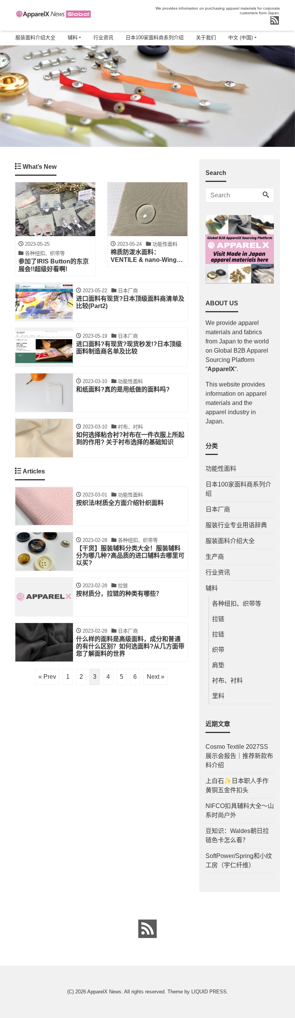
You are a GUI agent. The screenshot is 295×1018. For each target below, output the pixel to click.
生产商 (215, 556)
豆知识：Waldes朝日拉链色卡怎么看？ (237, 835)
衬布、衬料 (227, 680)
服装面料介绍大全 (35, 37)
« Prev (47, 676)
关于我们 (206, 37)
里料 (218, 696)
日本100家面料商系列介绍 (155, 37)
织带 (218, 649)
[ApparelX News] (53, 13)
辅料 (73, 37)
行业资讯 (103, 37)
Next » (155, 676)
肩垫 (218, 665)
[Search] (265, 195)
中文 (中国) (240, 37)
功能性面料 (221, 468)
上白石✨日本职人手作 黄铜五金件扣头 (237, 785)
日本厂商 (218, 509)
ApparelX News (104, 992)
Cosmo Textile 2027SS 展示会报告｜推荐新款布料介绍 (239, 755)
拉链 (218, 619)
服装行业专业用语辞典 (236, 525)
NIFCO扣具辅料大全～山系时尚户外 (240, 810)
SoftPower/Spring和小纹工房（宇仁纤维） (239, 860)
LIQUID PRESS (209, 992)
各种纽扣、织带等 (236, 603)
